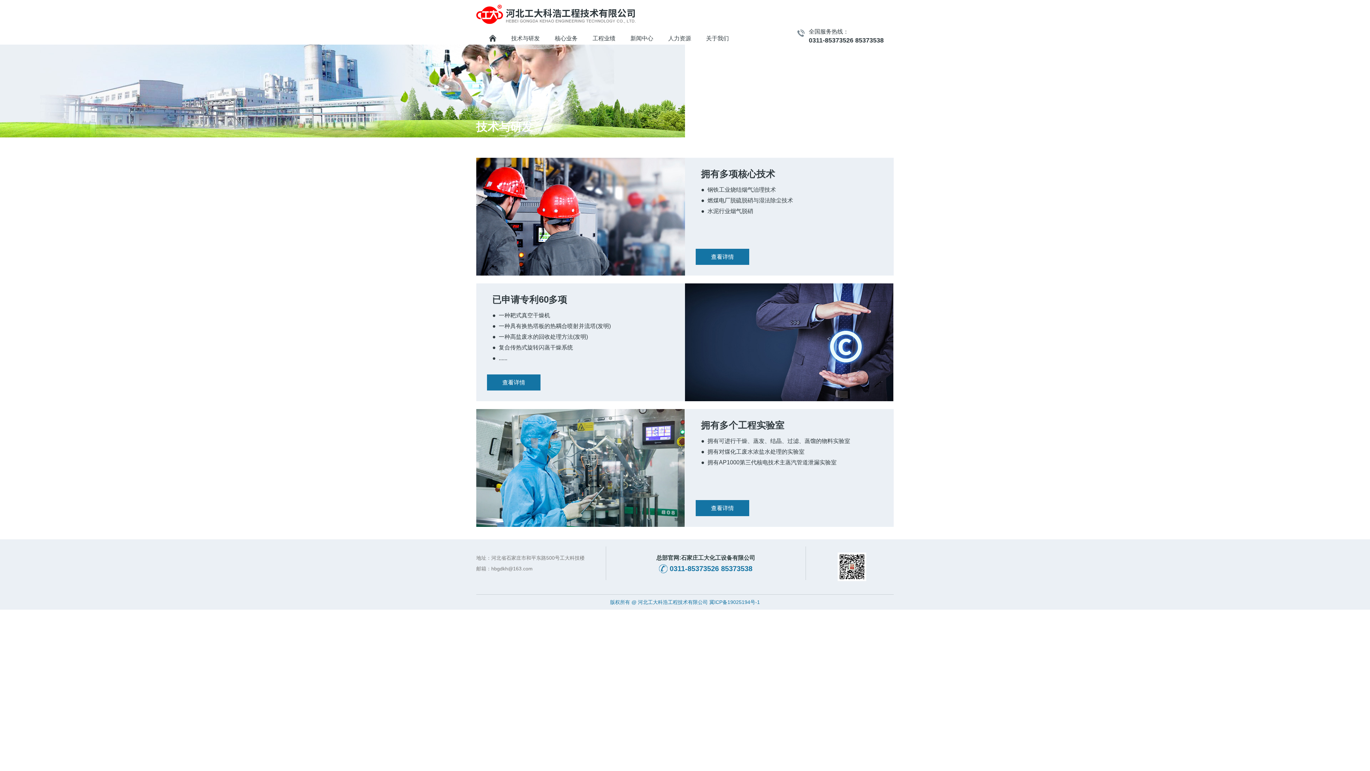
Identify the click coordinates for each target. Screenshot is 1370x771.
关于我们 (717, 38)
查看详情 (722, 257)
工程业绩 (604, 38)
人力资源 (679, 38)
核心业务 (566, 38)
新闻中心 (641, 38)
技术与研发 (525, 38)
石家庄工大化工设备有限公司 (718, 558)
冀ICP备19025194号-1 (734, 602)
